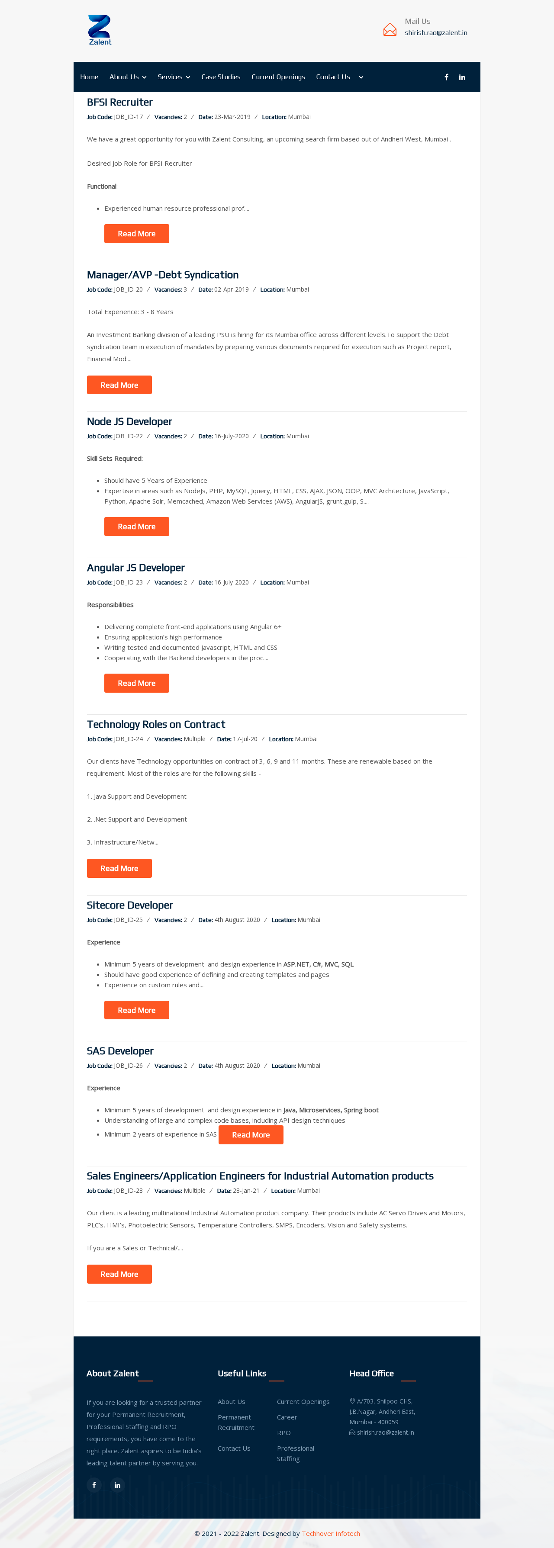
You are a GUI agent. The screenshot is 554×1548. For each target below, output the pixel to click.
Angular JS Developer (136, 567)
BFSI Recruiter (120, 102)
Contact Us (333, 77)
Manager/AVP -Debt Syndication (163, 275)
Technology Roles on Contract (156, 724)
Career (287, 1417)
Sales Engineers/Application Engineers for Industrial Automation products (260, 1176)
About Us (124, 77)
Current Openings (278, 77)
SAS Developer (120, 1051)
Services (170, 77)
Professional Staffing (295, 1453)
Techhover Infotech (331, 1533)
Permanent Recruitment (236, 1422)
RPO (284, 1432)
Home (89, 77)
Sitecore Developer (130, 905)
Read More (137, 233)
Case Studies (221, 77)
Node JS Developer (129, 421)
